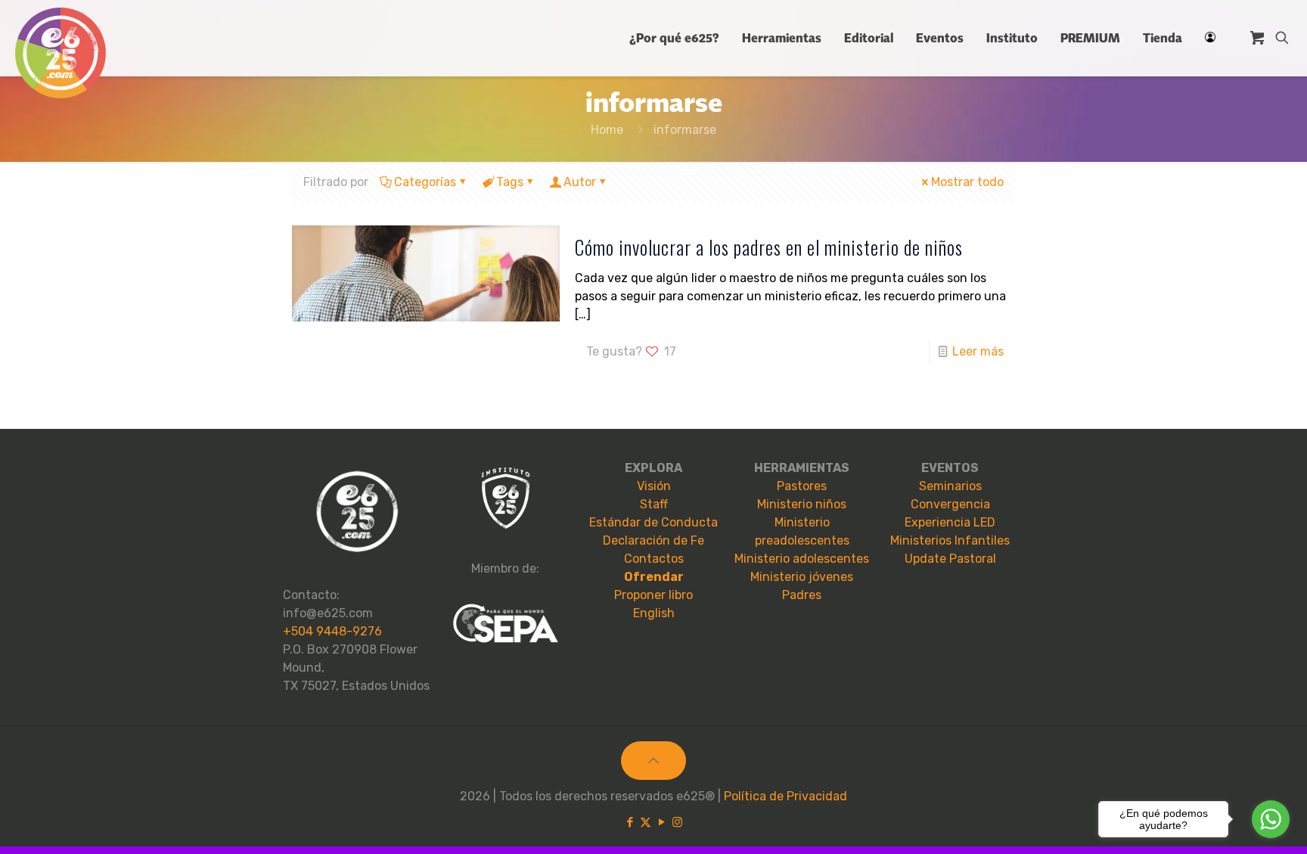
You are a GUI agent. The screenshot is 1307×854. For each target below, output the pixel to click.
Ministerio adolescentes (801, 558)
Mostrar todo (967, 182)
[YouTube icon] (661, 822)
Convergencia (950, 504)
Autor (579, 182)
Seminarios (950, 486)
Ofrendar (654, 577)
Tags (509, 182)
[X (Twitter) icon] (645, 822)
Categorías (425, 182)
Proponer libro (653, 595)
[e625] (60, 53)
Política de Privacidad (785, 796)
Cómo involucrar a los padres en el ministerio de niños (769, 247)
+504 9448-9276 (332, 631)
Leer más (978, 351)
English (654, 613)
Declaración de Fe (653, 540)
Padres (801, 595)
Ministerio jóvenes (801, 577)
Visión (654, 486)
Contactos (654, 558)
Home (607, 130)
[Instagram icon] (677, 822)
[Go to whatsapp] (1271, 819)
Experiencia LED (950, 522)
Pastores (802, 486)
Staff (654, 504)
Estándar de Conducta (653, 522)
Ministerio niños (801, 504)
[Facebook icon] (629, 822)
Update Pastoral (950, 558)
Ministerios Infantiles (950, 540)
